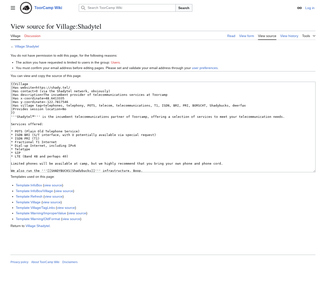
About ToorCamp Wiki (45, 262)
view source (53, 185)
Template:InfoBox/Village (34, 191)
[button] (13, 8)
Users (115, 62)
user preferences (205, 68)
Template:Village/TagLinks (35, 208)
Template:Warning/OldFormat (38, 219)
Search (183, 8)
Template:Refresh (29, 196)
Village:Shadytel (27, 46)
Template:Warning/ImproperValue (41, 213)
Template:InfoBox (29, 185)
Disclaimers (70, 262)
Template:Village (28, 202)
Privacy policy (19, 262)
